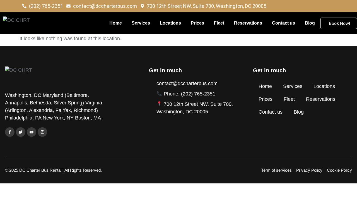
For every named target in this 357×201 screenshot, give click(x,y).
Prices (197, 23)
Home (115, 23)
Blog (310, 23)
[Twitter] (20, 132)
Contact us (283, 23)
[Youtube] (31, 132)
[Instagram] (42, 132)
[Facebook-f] (10, 132)
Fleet (219, 23)
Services (141, 23)
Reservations (248, 23)
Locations (170, 23)
